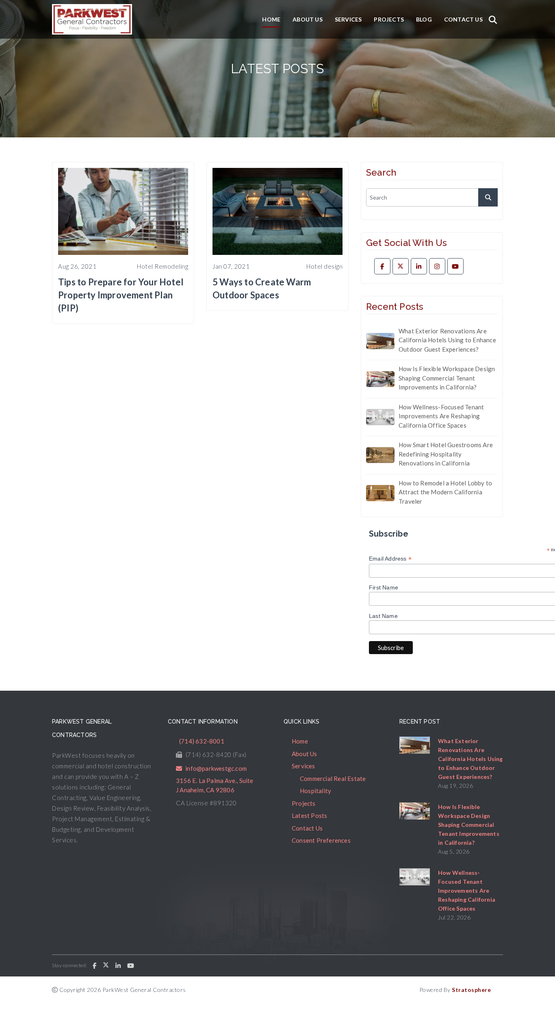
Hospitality (315, 790)
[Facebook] (382, 266)
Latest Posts (309, 815)
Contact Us (463, 19)
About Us (308, 19)
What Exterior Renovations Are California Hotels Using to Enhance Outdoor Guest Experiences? (447, 340)
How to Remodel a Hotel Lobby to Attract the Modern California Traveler (445, 492)
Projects (389, 19)
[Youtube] (455, 266)
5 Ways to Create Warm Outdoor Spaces (261, 288)
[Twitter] (400, 266)
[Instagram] (437, 266)
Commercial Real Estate (333, 778)
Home (271, 19)
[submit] (488, 197)
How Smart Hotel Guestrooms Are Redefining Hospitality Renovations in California (446, 454)
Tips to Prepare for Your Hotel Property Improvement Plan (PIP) (120, 294)
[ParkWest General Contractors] (92, 19)
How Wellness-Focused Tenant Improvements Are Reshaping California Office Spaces (441, 416)
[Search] (493, 19)
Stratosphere (471, 989)
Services (348, 19)
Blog (424, 19)
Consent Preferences (321, 840)
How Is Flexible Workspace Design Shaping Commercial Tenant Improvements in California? (447, 378)
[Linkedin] (419, 266)
